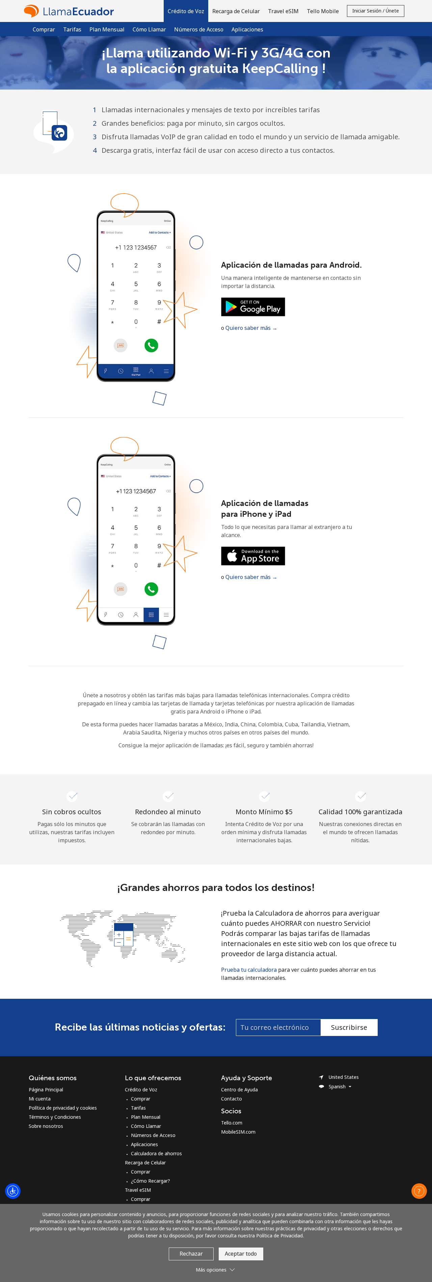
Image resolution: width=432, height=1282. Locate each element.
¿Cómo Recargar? (150, 1181)
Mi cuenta (40, 1098)
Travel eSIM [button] (283, 11)
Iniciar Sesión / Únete (375, 10)
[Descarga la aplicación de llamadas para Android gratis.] (253, 306)
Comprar (44, 29)
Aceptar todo (241, 1253)
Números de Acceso (198, 29)
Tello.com (231, 1122)
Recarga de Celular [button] (236, 11)
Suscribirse (349, 1027)
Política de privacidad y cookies (63, 1108)
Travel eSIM (138, 1190)
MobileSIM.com (238, 1132)
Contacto (231, 1098)
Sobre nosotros (46, 1126)
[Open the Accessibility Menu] (13, 1191)
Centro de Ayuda (239, 1089)
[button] (186, 11)
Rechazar (191, 1253)
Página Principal (46, 1089)
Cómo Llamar (149, 29)
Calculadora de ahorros (156, 1153)
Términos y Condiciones (55, 1117)
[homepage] (70, 11)
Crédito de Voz (141, 1089)
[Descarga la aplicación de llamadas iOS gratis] (253, 555)
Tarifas (72, 29)
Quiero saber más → (251, 328)
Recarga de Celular (145, 1162)
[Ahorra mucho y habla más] (122, 938)
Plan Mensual (107, 29)
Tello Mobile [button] (323, 11)
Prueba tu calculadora (249, 969)
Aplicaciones (144, 1144)
